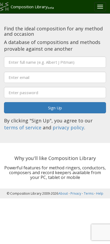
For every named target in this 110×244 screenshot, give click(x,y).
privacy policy (68, 127)
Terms (88, 193)
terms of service (22, 127)
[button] (55, 107)
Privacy (75, 193)
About (63, 193)
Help (99, 193)
